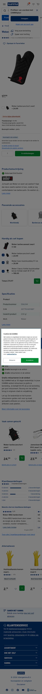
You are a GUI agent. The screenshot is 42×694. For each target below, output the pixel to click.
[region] (21, 346)
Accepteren (29, 360)
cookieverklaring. (12, 354)
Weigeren (12, 360)
